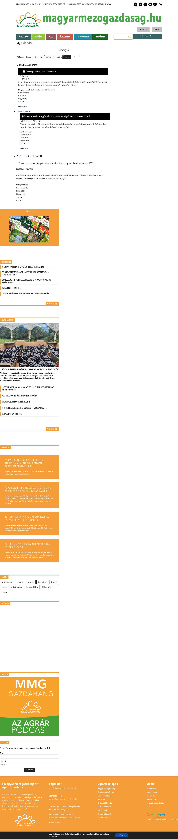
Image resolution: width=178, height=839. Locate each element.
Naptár (21, 57)
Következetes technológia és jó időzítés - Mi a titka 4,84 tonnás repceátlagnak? (28, 489)
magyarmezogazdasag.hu (102, 18)
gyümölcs (31, 582)
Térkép (21, 102)
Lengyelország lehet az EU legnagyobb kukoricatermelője (25, 293)
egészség (20, 582)
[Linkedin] (145, 4)
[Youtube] (150, 4)
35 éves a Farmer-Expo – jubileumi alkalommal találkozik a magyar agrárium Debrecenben (24, 463)
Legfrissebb (6, 262)
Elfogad (121, 835)
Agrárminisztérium (7, 582)
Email (1, 753)
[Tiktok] (155, 4)
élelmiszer (5, 592)
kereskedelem (42, 582)
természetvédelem (32, 587)
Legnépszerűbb (7, 320)
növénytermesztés (16, 587)
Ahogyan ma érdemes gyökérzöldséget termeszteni (23, 267)
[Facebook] (135, 4)
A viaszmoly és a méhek (11, 288)
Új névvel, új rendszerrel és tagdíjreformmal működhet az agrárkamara (26, 281)
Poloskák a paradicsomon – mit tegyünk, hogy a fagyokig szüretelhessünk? (25, 273)
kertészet (54, 582)
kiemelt (4, 587)
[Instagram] (140, 4)
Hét (35, 57)
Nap (40, 57)
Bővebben (23, 106)
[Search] (129, 37)
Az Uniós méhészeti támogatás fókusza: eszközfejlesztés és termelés (27, 519)
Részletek (53, 836)
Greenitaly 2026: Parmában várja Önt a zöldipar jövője (27, 546)
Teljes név (3, 761)
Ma (79, 56)
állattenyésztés (46, 587)
